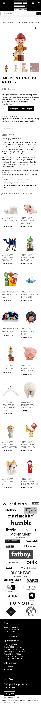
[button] (36, 28)
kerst (11, 121)
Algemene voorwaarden (17, 700)
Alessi (11, 116)
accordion (8, 119)
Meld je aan (9, 694)
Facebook (9, 667)
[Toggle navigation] (4, 2)
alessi (21, 119)
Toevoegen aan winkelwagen (20, 108)
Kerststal (25, 121)
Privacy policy (33, 700)
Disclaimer (6, 702)
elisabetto (27, 119)
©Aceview (15, 698)
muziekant (32, 121)
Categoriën (10, 23)
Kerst (15, 116)
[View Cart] (38, 3)
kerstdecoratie (18, 121)
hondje (7, 121)
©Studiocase (6, 698)
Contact (15, 702)
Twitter (9, 669)
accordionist (15, 119)
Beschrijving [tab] (8, 129)
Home (4, 23)
